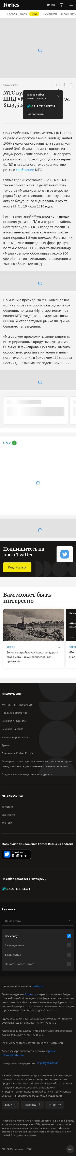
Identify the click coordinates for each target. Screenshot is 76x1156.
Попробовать (35, 114)
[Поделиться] (64, 85)
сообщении (25, 169)
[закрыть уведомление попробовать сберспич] (58, 96)
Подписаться (17, 567)
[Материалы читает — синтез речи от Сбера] (58, 85)
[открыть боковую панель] (61, 5)
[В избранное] (71, 85)
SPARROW (30, 1105)
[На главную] (11, 5)
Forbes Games (24, 14)
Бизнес (10, 646)
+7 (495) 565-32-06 (47, 1063)
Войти (51, 5)
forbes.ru (38, 986)
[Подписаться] (69, 921)
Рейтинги (52, 14)
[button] (71, 5)
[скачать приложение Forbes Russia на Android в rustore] (16, 854)
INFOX (52, 1105)
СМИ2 (8, 1105)
